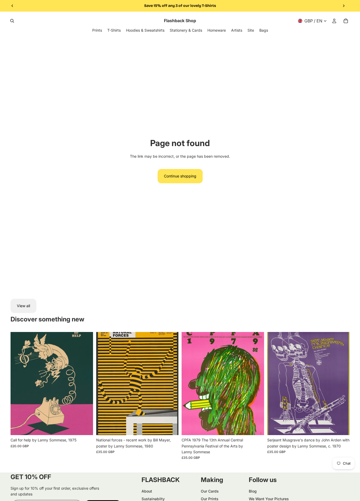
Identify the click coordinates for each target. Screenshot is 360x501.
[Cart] (346, 21)
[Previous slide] (12, 6)
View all (23, 306)
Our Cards (210, 491)
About (147, 491)
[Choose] (85, 427)
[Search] (12, 21)
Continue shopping (180, 176)
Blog (253, 491)
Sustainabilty (153, 499)
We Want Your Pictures (269, 499)
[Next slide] (343, 6)
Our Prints (209, 499)
